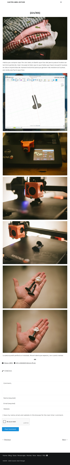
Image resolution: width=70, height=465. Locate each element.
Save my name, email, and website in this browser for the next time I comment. (33, 415)
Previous (7, 439)
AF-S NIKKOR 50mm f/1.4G (26, 363)
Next (64, 439)
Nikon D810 (8, 363)
